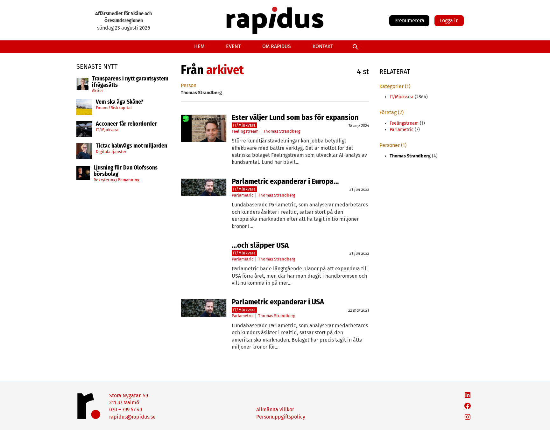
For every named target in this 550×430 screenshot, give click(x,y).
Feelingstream (245, 131)
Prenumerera (409, 20)
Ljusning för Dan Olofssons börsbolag (126, 171)
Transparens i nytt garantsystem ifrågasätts (130, 82)
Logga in (449, 20)
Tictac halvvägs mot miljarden (131, 146)
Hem (199, 46)
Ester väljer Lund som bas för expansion (295, 117)
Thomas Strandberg (281, 131)
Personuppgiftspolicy (280, 417)
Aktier (97, 90)
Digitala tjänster (111, 151)
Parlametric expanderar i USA (278, 302)
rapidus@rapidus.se (132, 417)
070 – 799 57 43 (125, 409)
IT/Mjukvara (107, 129)
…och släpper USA (260, 245)
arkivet (225, 70)
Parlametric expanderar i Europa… (285, 181)
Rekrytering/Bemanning (116, 179)
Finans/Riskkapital (114, 107)
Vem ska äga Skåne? (119, 102)
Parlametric (242, 195)
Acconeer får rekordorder (127, 124)
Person (188, 85)
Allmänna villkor (275, 409)
